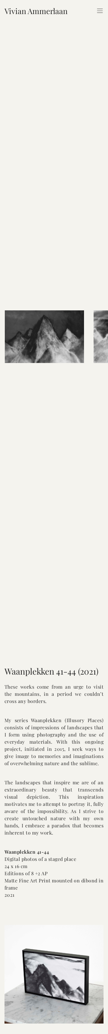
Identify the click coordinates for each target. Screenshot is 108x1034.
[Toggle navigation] (100, 10)
